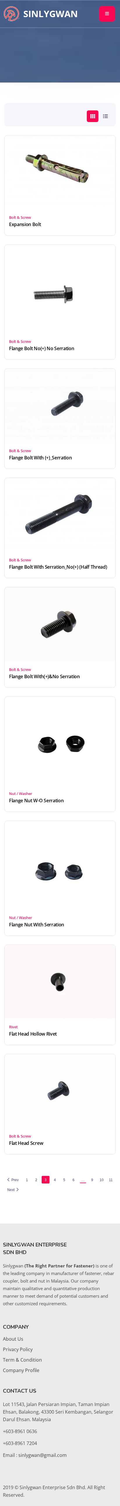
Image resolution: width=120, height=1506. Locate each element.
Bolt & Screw (20, 217)
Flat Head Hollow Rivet (33, 1034)
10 (102, 1180)
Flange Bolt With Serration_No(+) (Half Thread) (58, 567)
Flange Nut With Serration (36, 924)
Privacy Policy (18, 1349)
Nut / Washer (20, 793)
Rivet (13, 1026)
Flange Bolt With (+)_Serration (40, 457)
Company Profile (21, 1370)
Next (11, 1190)
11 (111, 1180)
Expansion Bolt (25, 224)
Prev (15, 1180)
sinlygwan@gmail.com (42, 1455)
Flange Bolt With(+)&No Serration (44, 676)
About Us (13, 1339)
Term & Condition (22, 1360)
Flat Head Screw (26, 1143)
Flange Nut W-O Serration (36, 800)
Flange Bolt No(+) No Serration (41, 348)
